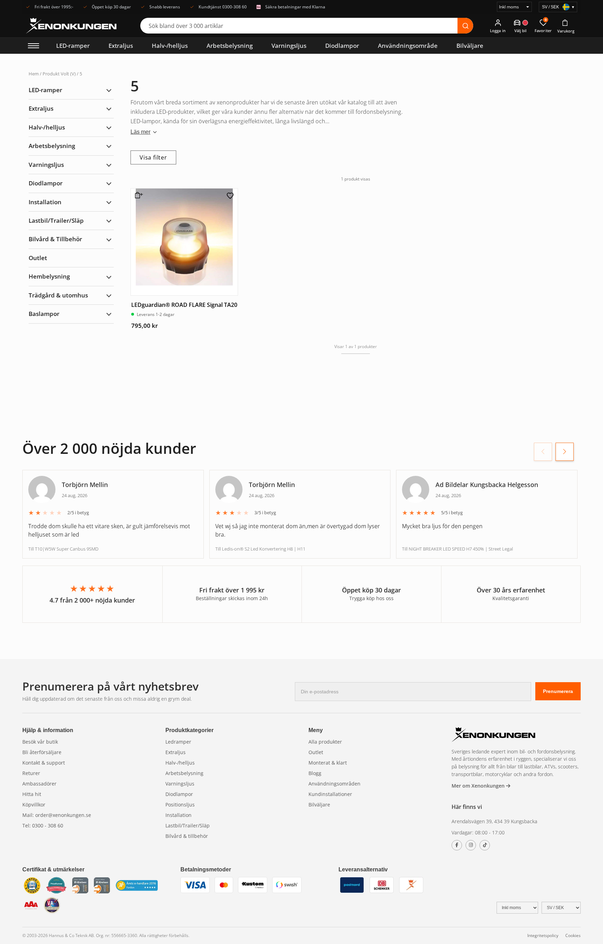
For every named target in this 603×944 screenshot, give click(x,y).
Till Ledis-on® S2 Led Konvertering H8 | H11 (260, 549)
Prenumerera (558, 691)
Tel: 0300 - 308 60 (42, 825)
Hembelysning (49, 276)
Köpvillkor (33, 804)
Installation (45, 202)
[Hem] (493, 735)
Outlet (38, 258)
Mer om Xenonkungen (479, 785)
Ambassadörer (39, 783)
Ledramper (178, 741)
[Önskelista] (230, 195)
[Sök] (465, 26)
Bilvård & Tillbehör (55, 239)
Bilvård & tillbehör (186, 836)
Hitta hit (31, 794)
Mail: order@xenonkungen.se (56, 815)
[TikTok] (484, 845)
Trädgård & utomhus (58, 295)
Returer (31, 773)
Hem (34, 74)
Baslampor (44, 314)
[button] (565, 452)
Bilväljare (469, 46)
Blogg (314, 773)
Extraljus (121, 46)
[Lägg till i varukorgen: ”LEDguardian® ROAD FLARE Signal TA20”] (137, 198)
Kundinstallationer (330, 794)
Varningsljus (288, 46)
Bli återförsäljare (41, 752)
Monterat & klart (327, 762)
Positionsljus (180, 804)
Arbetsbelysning (230, 46)
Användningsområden (334, 783)
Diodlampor (342, 46)
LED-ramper (73, 46)
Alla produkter (325, 741)
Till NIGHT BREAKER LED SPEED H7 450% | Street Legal (457, 549)
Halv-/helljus (170, 46)
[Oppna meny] (33, 45)
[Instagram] (471, 845)
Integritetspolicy (542, 935)
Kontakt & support (43, 762)
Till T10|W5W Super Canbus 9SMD (63, 549)
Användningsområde (408, 46)
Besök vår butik (40, 741)
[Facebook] (457, 845)
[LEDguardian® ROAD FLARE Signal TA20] (184, 241)
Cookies (573, 935)
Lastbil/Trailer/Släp (56, 220)
